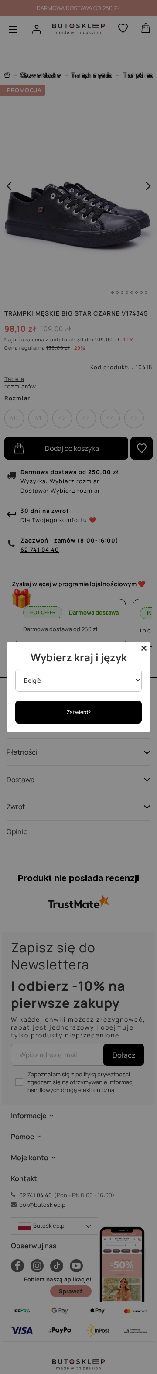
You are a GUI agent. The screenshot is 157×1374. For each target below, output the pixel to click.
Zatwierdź (79, 712)
